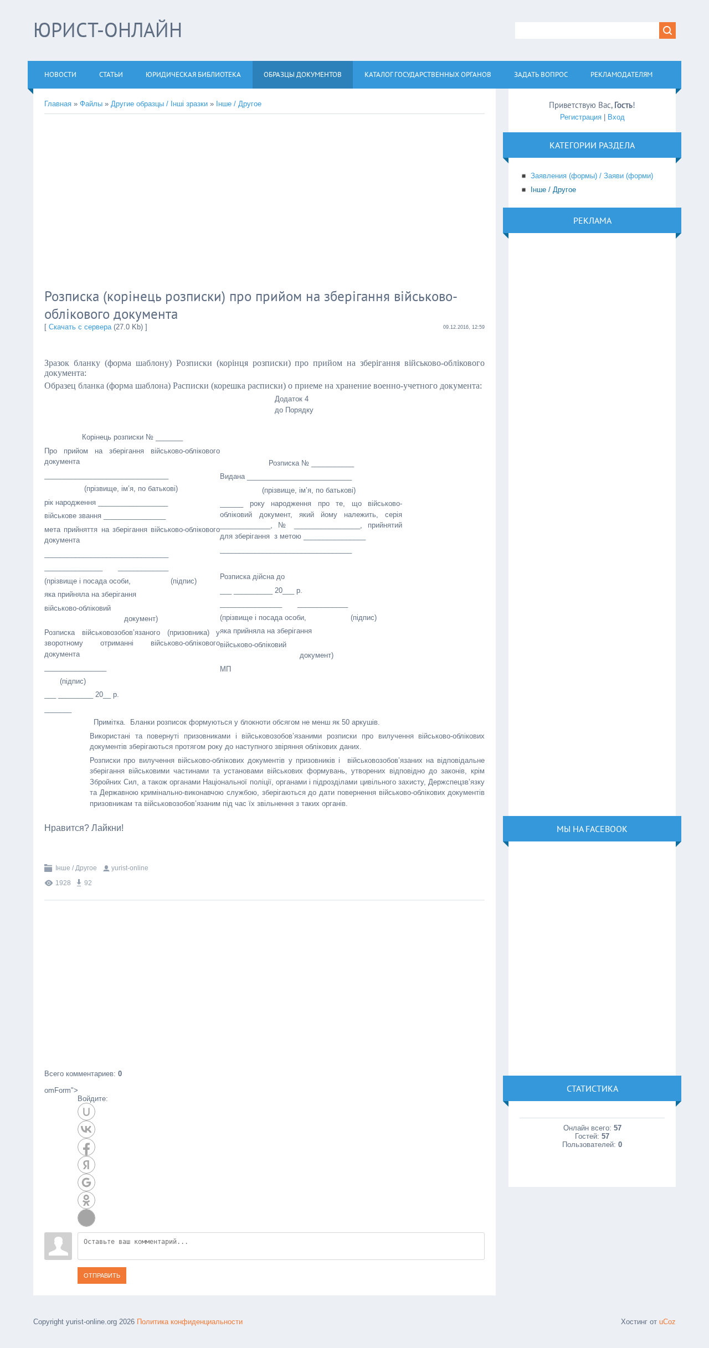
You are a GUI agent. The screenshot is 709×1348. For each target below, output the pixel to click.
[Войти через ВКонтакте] (86, 1129)
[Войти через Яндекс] (86, 1165)
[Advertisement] (224, 203)
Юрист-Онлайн (107, 30)
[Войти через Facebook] (86, 1147)
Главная (57, 104)
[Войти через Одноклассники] (86, 1200)
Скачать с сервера (80, 327)
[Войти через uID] (86, 1111)
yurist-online (129, 868)
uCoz (667, 1322)
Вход (616, 117)
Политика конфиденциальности (190, 1322)
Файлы (91, 104)
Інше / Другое (238, 104)
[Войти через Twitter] (86, 1218)
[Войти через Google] (86, 1182)
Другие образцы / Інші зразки (159, 104)
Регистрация (581, 117)
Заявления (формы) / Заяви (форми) (592, 176)
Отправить (102, 1275)
